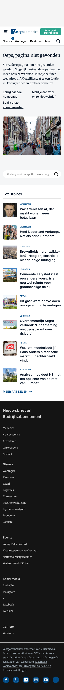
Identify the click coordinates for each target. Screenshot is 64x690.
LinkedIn (8, 585)
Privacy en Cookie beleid (36, 666)
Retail (6, 483)
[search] (58, 41)
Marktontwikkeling (14, 502)
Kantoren (8, 477)
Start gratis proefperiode (51, 31)
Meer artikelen (15, 391)
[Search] (56, 174)
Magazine (8, 427)
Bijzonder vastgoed (14, 509)
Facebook (8, 604)
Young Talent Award (15, 544)
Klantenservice (11, 434)
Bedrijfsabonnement (22, 416)
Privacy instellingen (14, 670)
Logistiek (8, 490)
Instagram (9, 591)
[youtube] (46, 680)
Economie (9, 515)
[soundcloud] (56, 680)
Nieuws (8, 464)
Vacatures (8, 633)
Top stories (12, 194)
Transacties (10, 496)
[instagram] (36, 680)
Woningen (9, 471)
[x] (16, 680)
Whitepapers (10, 447)
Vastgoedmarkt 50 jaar (16, 563)
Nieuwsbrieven (17, 410)
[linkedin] (26, 680)
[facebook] (6, 680)
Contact (7, 454)
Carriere (7, 521)
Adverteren (9, 440)
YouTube (8, 611)
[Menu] (6, 31)
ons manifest (19, 653)
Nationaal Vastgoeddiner (17, 556)
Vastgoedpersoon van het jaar (20, 550)
